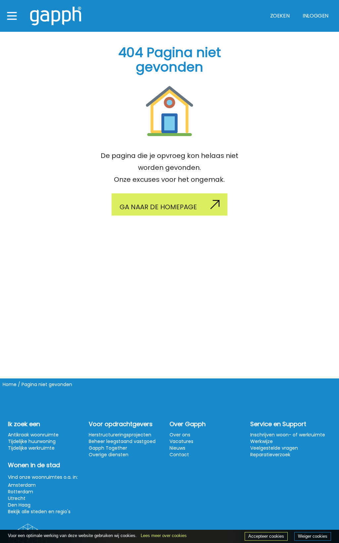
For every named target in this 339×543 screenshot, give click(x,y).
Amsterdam (22, 485)
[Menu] (12, 16)
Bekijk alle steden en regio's (39, 511)
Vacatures (181, 441)
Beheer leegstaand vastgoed (122, 441)
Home (10, 384)
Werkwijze (261, 441)
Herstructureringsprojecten (120, 434)
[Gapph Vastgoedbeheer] (55, 16)
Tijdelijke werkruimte (31, 448)
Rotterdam (20, 491)
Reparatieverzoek (270, 454)
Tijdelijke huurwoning (32, 441)
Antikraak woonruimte (33, 434)
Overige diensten (108, 454)
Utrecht (16, 498)
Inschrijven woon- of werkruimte (287, 434)
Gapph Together (108, 448)
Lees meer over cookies (164, 535)
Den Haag (19, 505)
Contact (179, 454)
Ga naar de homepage (158, 207)
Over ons (180, 434)
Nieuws (177, 448)
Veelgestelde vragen (274, 448)
